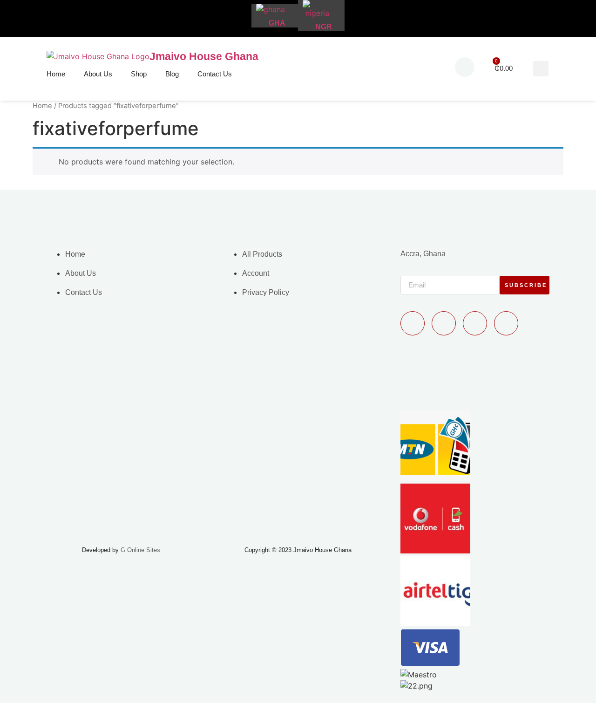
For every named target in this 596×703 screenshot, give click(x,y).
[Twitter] (475, 323)
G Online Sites (140, 549)
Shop (139, 74)
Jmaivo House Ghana (203, 56)
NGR (323, 27)
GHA (277, 23)
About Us (98, 74)
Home (56, 74)
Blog (172, 74)
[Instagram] (506, 323)
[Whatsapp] (412, 323)
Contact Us (214, 74)
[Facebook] (444, 323)
